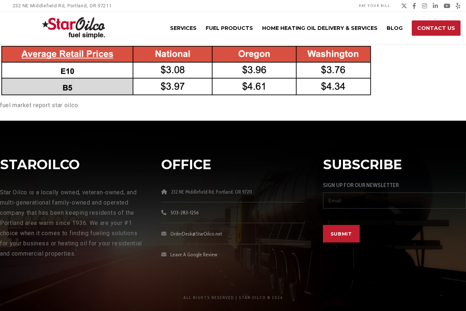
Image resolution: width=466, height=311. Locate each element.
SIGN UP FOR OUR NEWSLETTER (361, 185)
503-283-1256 (184, 212)
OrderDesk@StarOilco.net (196, 233)
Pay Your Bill (374, 5)
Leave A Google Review (193, 254)
